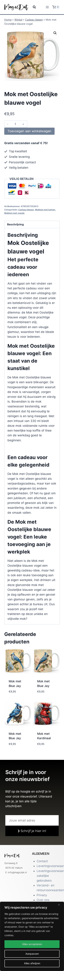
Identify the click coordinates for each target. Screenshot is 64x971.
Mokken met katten (45, 209)
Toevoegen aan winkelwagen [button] (18, 692)
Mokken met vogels (14, 213)
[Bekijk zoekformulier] (32, 7)
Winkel (18, 19)
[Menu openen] (47, 7)
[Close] (60, 905)
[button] (55, 33)
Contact (42, 861)
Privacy (42, 895)
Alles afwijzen (32, 963)
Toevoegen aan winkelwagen (29, 131)
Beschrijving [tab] (15, 224)
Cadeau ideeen (34, 19)
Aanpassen (32, 953)
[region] (32, 936)
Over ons (43, 900)
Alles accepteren (32, 944)
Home (8, 19)
